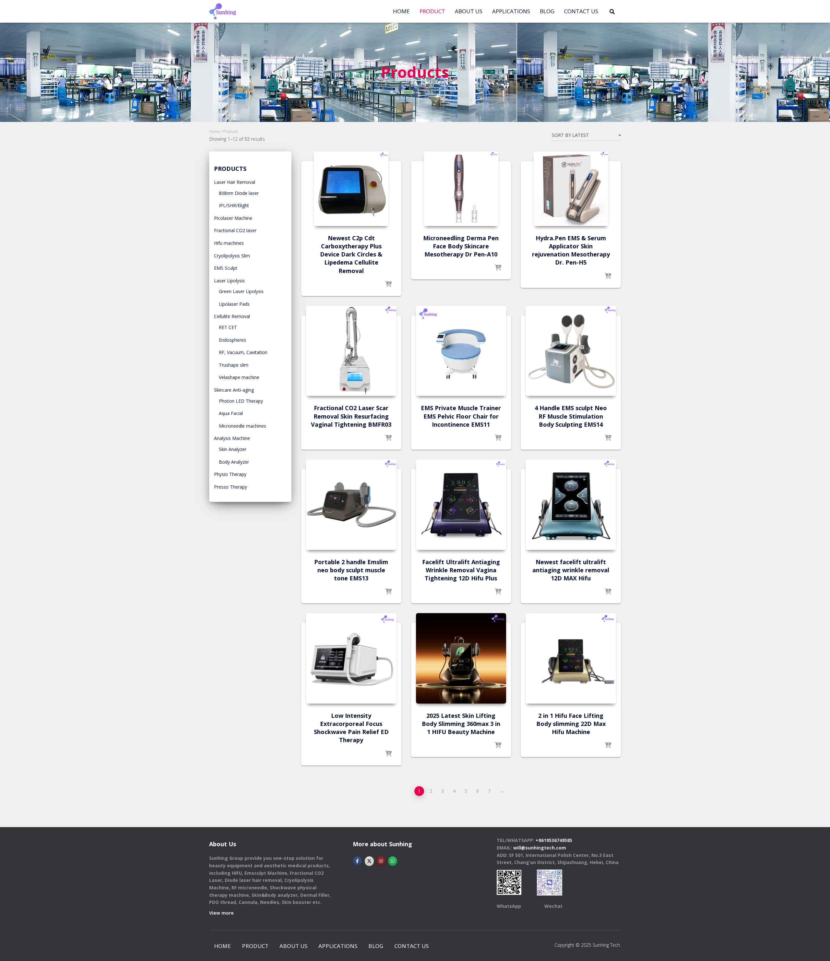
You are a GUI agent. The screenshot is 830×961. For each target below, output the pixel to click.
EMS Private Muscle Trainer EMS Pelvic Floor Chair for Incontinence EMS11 (461, 416)
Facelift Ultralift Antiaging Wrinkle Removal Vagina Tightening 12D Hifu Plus (461, 570)
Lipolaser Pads (234, 304)
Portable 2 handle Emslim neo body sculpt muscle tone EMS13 (351, 570)
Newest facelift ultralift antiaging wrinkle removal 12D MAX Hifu (570, 570)
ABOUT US (468, 11)
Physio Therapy (230, 474)
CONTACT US (581, 11)
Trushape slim (233, 365)
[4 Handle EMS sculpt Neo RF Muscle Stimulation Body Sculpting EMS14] (571, 351)
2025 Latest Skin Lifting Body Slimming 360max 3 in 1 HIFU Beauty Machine (461, 724)
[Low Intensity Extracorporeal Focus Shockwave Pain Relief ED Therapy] (351, 658)
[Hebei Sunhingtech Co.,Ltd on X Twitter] (369, 861)
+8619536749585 (554, 840)
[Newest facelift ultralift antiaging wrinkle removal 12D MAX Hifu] (571, 504)
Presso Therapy (230, 487)
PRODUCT (432, 11)
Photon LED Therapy (241, 401)
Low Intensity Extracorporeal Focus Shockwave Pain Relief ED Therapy (351, 728)
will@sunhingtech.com (539, 848)
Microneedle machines (242, 426)
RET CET (228, 327)
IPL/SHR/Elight (234, 205)
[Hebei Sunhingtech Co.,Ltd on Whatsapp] (392, 861)
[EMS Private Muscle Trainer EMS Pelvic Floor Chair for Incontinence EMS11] (461, 351)
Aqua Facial (231, 413)
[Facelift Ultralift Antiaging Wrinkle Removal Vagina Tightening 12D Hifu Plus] (461, 504)
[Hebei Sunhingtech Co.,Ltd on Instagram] (380, 861)
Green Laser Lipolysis (241, 291)
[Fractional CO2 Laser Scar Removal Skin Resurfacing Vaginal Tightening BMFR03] (351, 351)
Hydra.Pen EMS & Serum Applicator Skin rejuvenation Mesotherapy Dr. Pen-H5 (571, 250)
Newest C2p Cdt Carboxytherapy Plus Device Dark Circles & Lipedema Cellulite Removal (351, 254)
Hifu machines (229, 243)
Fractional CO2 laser (235, 230)
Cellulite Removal (232, 316)
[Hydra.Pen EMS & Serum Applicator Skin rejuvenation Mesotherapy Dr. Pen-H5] (571, 188)
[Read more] (388, 284)
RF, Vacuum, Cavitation (243, 352)
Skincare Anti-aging (234, 390)
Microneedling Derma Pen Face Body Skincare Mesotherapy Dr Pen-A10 (461, 246)
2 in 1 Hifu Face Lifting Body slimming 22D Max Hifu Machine (571, 724)
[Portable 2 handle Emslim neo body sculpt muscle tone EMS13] (351, 504)
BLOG (547, 11)
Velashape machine (239, 377)
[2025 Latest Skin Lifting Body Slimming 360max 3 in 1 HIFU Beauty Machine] (461, 658)
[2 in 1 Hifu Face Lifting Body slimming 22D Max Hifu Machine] (571, 658)
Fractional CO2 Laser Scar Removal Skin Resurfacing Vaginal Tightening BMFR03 (351, 416)
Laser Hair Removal (234, 182)
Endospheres (232, 340)
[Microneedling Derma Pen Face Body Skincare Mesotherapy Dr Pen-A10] (461, 188)
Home (401, 11)
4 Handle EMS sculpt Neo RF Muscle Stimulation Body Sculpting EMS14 (571, 416)
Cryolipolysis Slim (232, 256)
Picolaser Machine (233, 218)
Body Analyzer (234, 462)
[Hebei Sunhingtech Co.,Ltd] (222, 11)
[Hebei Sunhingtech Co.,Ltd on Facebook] (357, 861)
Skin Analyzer (232, 449)
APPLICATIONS (511, 11)
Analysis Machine (232, 438)
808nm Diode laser (239, 193)
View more (221, 913)
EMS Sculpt (225, 268)
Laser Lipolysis (229, 281)
